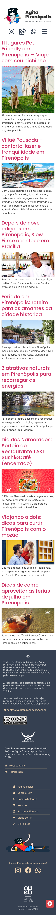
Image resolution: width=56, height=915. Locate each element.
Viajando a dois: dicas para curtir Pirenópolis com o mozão (24, 526)
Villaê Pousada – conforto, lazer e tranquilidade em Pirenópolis (23, 148)
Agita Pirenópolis (38, 14)
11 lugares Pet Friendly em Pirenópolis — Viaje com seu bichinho (25, 51)
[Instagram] (11, 31)
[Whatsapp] (33, 31)
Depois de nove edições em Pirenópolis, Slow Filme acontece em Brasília (25, 234)
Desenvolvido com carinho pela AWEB (28, 908)
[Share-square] (22, 31)
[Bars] (44, 31)
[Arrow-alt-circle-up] (50, 904)
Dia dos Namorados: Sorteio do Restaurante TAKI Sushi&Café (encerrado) (27, 451)
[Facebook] (28, 870)
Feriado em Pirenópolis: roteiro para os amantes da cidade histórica (27, 305)
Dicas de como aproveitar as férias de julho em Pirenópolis (26, 593)
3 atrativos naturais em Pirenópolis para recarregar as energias (26, 377)
